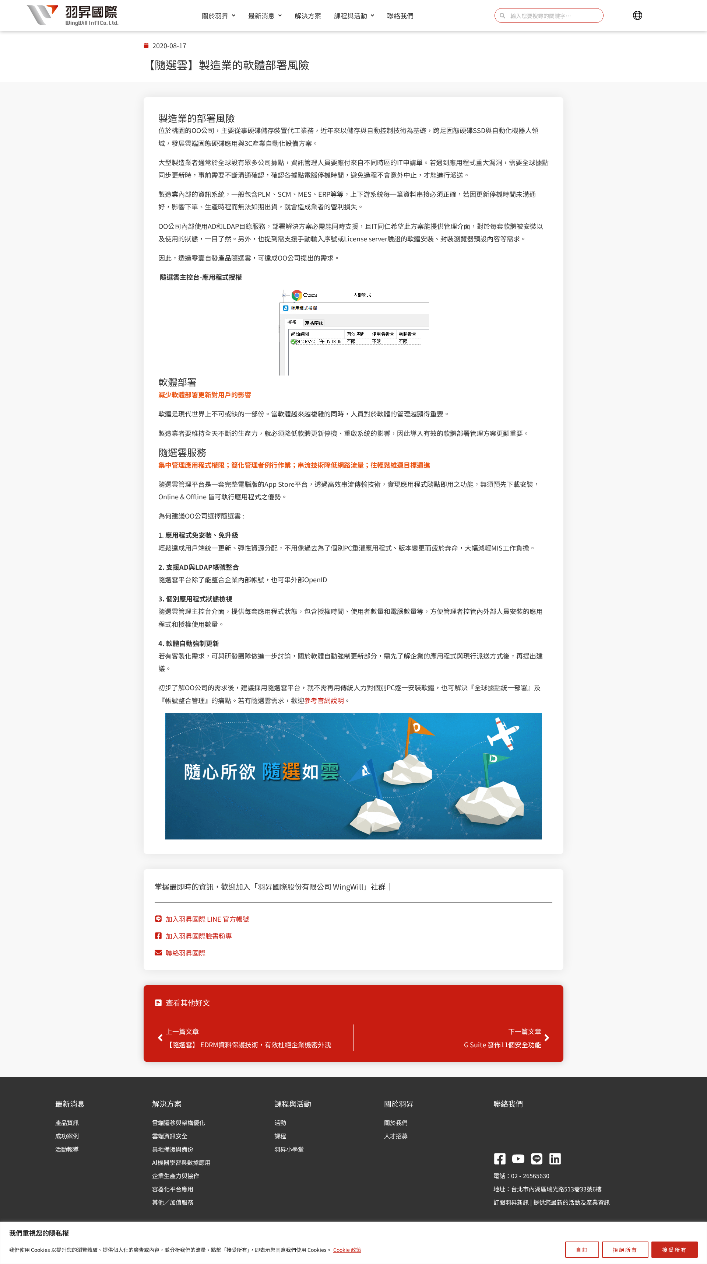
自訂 (582, 1249)
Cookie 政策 (347, 1249)
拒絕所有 (625, 1249)
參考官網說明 (324, 700)
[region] (353, 1243)
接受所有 (674, 1249)
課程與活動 (350, 15)
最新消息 (261, 15)
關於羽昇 (215, 15)
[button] (637, 15)
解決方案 (308, 15)
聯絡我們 (400, 15)
